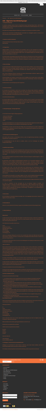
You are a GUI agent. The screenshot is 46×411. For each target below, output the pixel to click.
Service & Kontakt (6, 367)
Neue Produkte (5, 385)
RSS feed (5, 389)
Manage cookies (25, 2)
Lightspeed (41, 409)
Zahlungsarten (5, 374)
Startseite (4, 18)
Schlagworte (5, 388)
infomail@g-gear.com (37, 399)
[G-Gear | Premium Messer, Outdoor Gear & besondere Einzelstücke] (23, 10)
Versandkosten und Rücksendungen (9, 375)
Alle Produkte (5, 383)
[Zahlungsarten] (4, 406)
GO (12, 361)
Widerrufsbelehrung (6, 371)
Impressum (5, 368)
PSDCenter (16, 409)
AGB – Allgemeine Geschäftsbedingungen (15, 18)
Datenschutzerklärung (7, 372)
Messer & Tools (17, 15)
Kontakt (4, 377)
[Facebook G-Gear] (40, 360)
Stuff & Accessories (24, 15)
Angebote (5, 386)
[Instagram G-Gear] (42, 360)
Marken (30, 15)
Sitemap (4, 378)
